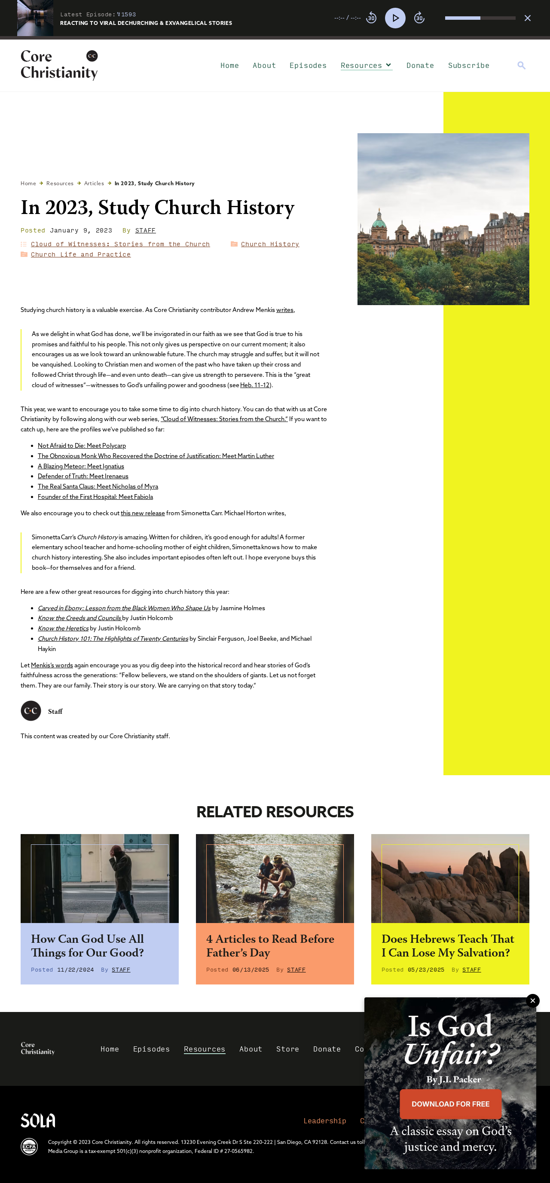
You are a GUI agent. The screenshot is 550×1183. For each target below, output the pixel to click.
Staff (145, 230)
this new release (143, 513)
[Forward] (419, 18)
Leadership (324, 1120)
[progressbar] (275, 38)
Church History (270, 243)
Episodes (308, 65)
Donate (420, 65)
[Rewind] (371, 18)
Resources (361, 65)
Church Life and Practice (81, 254)
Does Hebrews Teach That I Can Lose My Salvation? (448, 947)
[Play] (395, 18)
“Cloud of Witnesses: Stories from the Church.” (224, 419)
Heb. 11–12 (254, 385)
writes (284, 310)
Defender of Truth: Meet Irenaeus (83, 476)
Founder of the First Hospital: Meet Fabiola (95, 497)
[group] (425, 18)
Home (229, 65)
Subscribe (469, 65)
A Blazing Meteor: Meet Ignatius (81, 466)
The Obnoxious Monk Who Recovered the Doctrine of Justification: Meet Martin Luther (156, 456)
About (264, 65)
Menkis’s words (52, 665)
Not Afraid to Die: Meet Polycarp (82, 445)
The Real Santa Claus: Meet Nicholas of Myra (98, 486)
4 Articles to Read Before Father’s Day (270, 947)
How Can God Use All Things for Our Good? (87, 947)
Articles (94, 183)
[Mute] (438, 18)
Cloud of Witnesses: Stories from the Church (120, 243)
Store (287, 1049)
